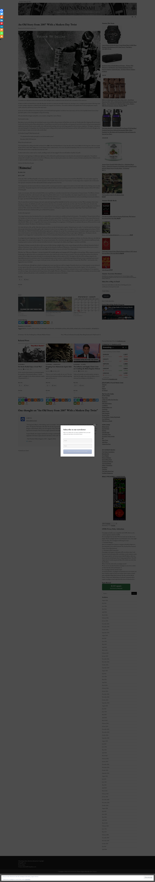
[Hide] (0, 39)
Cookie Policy (27, 879)
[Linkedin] (1, 20)
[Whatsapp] (1, 33)
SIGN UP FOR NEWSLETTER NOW (77, 451)
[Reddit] (1, 17)
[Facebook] (1, 10)
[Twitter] (1, 13)
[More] (1, 36)
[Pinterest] (1, 23)
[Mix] (1, 30)
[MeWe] (1, 26)
